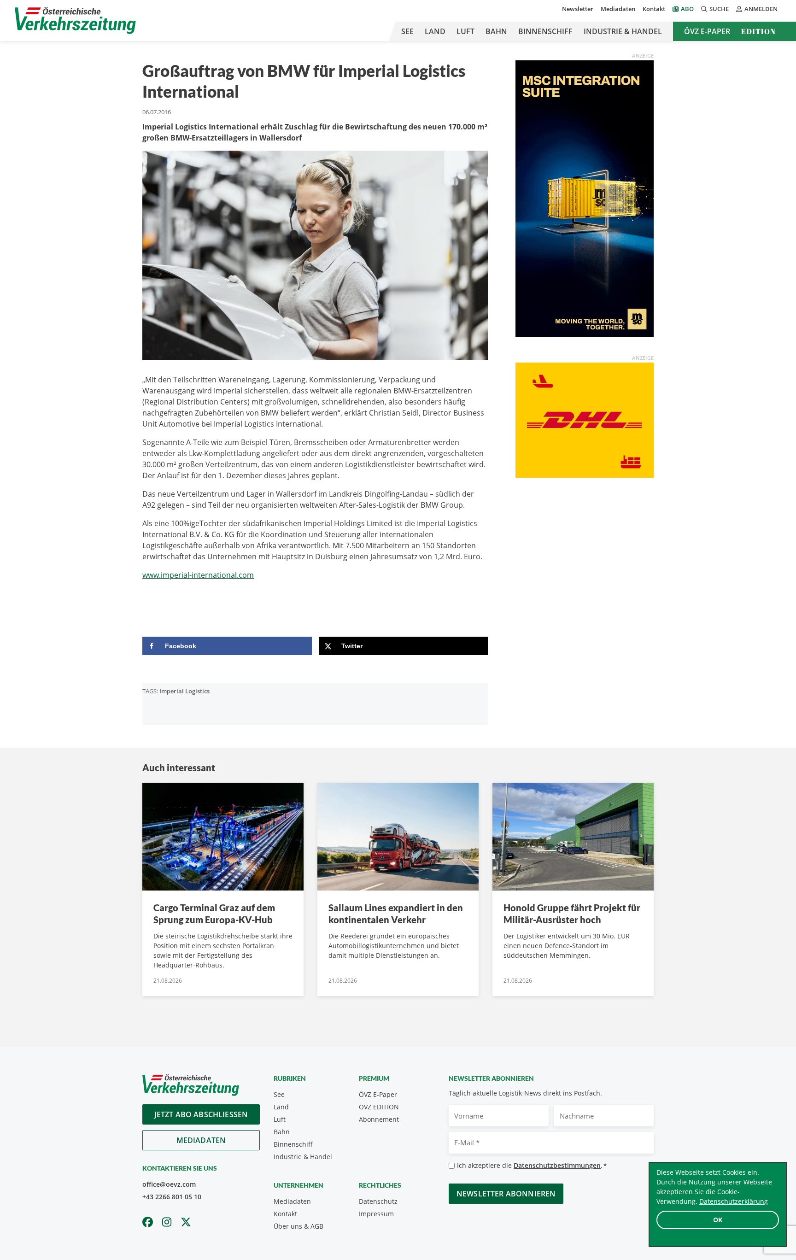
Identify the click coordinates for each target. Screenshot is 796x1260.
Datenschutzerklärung (733, 1201)
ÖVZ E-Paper (707, 31)
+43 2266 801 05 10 (171, 1196)
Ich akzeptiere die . (532, 1165)
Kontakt (654, 9)
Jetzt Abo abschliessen (201, 1114)
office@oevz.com (169, 1184)
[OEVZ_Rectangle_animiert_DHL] (584, 419)
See (407, 31)
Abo (687, 9)
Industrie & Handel (623, 31)
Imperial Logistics (184, 691)
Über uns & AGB (298, 1226)
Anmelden (761, 9)
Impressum (376, 1213)
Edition (758, 31)
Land (435, 31)
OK (717, 1219)
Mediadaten (618, 9)
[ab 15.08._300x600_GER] (584, 198)
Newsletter (577, 9)
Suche (719, 9)
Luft (465, 31)
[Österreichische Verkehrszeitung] (75, 20)
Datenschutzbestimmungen (557, 1165)
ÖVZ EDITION (379, 1106)
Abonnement (379, 1119)
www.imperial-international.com (198, 575)
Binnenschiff (545, 31)
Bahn (496, 31)
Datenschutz (378, 1201)
